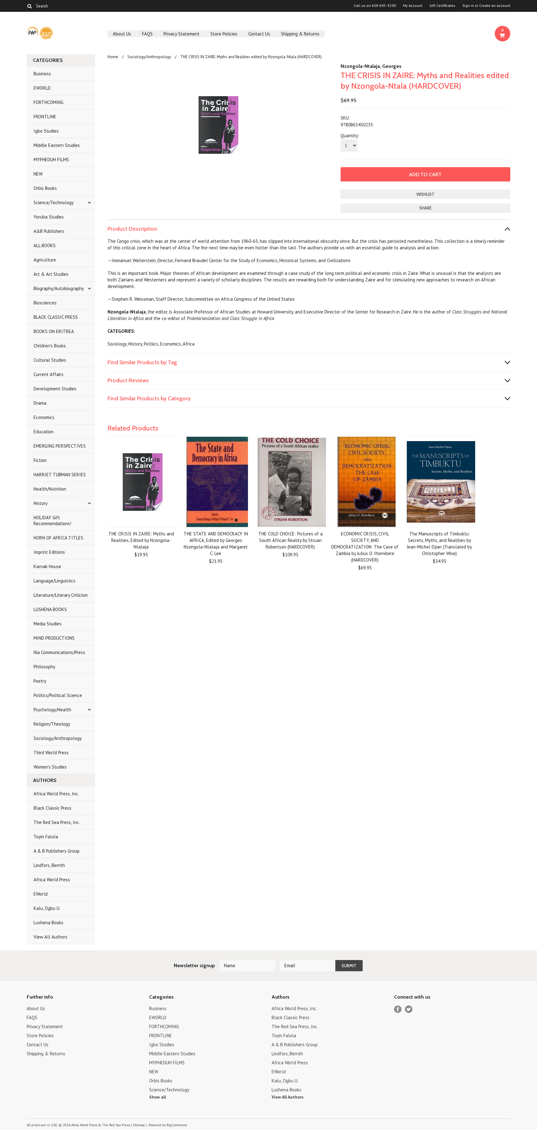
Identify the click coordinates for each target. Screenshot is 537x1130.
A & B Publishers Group (57, 851)
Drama (40, 403)
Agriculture (45, 260)
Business (42, 74)
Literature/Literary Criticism (61, 595)
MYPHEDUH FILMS (51, 159)
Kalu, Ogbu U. (47, 908)
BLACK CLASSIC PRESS (56, 317)
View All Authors (50, 937)
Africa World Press (52, 880)
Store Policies (223, 34)
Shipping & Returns (300, 34)
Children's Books (50, 346)
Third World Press (51, 753)
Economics (44, 417)
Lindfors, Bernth (49, 865)
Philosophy (44, 667)
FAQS (147, 34)
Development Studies (55, 389)
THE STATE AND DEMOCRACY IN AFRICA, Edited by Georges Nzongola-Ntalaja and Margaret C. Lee (216, 543)
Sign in (468, 5)
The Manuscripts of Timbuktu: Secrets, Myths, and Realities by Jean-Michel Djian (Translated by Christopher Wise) (439, 543)
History (41, 503)
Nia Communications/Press (59, 652)
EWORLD (42, 88)
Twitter (409, 1009)
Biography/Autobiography (59, 288)
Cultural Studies (50, 360)
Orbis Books (45, 188)
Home (113, 56)
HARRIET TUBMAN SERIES (60, 475)
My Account (412, 5)
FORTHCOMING (48, 102)
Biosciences (45, 303)
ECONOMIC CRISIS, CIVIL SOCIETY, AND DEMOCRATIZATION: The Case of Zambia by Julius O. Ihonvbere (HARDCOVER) (364, 547)
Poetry (40, 681)
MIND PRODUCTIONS (54, 638)
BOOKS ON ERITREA (54, 331)
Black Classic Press (52, 808)
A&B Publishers (49, 231)
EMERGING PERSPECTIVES (60, 446)
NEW (38, 174)
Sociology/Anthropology (58, 738)
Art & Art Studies (51, 274)
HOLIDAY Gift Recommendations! (52, 520)
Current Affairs (48, 374)
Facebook (398, 1009)
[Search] (29, 6)
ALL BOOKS (45, 245)
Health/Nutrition (50, 489)
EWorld (41, 894)
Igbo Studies (46, 131)
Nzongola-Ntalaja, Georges (371, 66)
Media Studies (48, 624)
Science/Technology (54, 202)
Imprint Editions (49, 552)
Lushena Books (48, 922)
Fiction (40, 460)
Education (43, 432)
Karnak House (47, 566)
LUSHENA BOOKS (50, 609)
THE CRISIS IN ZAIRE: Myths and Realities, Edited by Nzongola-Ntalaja (141, 540)
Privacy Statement (181, 34)
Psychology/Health (52, 710)
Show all (157, 1097)
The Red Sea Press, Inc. (57, 822)
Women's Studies (50, 767)
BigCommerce (177, 1125)
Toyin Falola (46, 837)
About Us (122, 34)
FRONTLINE (45, 117)
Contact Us (259, 34)
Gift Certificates (442, 5)
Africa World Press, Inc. (56, 794)
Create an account (494, 5)
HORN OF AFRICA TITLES (58, 538)
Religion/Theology (52, 724)
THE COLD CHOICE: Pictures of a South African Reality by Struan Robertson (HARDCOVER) (290, 540)
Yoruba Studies (49, 217)
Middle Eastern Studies (57, 145)
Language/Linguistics (55, 581)
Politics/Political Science (58, 695)
